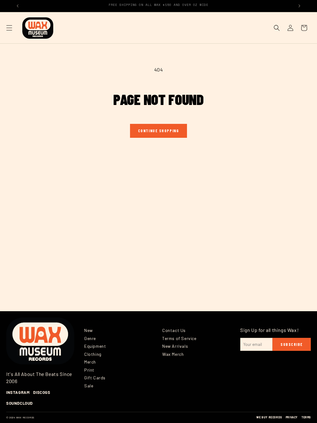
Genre (90, 338)
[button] (9, 28)
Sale (88, 385)
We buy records (269, 417)
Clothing (93, 354)
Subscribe (291, 344)
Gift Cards (95, 377)
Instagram (17, 392)
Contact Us (174, 330)
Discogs (41, 392)
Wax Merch (173, 354)
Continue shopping (158, 130)
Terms (306, 417)
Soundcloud (19, 403)
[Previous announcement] (17, 6)
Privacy (292, 417)
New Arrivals (175, 346)
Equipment (95, 346)
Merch (90, 361)
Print (89, 370)
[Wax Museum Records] (40, 340)
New (88, 330)
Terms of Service (179, 338)
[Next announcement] (299, 6)
